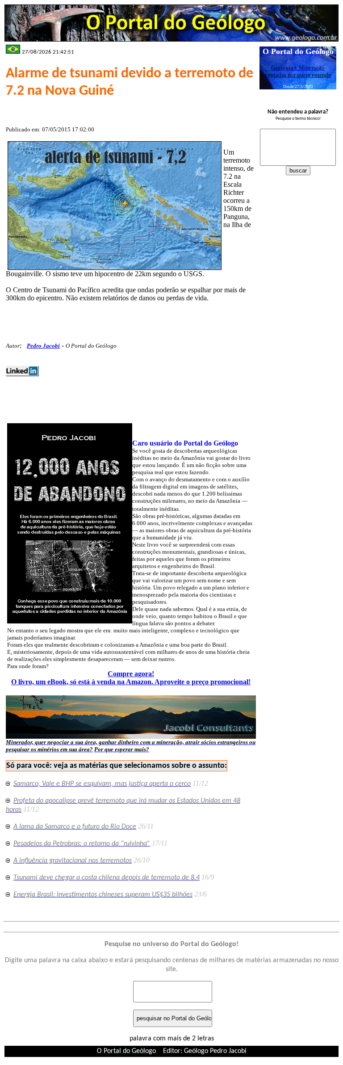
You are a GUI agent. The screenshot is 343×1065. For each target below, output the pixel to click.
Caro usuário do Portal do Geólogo (185, 443)
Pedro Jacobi (43, 345)
